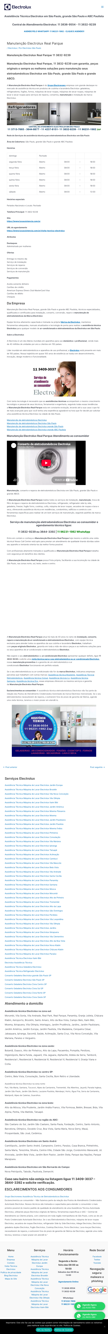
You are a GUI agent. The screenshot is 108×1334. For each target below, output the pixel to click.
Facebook (97, 1256)
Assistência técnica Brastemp (61, 675)
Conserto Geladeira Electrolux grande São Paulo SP (28, 975)
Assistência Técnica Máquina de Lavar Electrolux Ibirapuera (32, 932)
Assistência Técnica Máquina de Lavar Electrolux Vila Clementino (34, 936)
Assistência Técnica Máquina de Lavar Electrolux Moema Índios (33, 828)
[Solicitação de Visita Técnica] (54, 730)
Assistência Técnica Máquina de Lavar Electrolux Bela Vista (32, 867)
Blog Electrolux (11, 1275)
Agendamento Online (68, 1282)
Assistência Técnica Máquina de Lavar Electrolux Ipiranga (31, 846)
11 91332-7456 (68, 1301)
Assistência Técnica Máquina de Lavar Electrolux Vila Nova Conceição (36, 794)
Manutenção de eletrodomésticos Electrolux (27, 420)
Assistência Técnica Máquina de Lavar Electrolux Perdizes (31, 915)
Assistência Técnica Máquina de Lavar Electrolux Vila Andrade (33, 872)
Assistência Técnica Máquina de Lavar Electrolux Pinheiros (31, 833)
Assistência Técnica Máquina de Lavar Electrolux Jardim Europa (34, 785)
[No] (104, 1326)
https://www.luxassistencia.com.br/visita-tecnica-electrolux (36, 231)
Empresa (11, 1260)
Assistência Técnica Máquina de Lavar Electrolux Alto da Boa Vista (35, 941)
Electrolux (12, 48)
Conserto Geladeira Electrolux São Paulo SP (24, 980)
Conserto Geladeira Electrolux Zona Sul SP (24, 988)
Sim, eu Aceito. (44, 1330)
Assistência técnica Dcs (27, 681)
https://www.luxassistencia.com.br (23, 221)
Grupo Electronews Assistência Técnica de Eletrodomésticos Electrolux (37, 1196)
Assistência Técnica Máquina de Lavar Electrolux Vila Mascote (33, 863)
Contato (10, 1263)
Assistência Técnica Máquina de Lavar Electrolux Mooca (30, 889)
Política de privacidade (11, 1272)
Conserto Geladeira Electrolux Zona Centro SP (26, 984)
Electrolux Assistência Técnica (18, 962)
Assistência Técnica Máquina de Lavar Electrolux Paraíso (30, 954)
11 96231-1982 (68, 1304)
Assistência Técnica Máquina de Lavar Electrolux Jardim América (34, 807)
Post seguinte (97, 767)
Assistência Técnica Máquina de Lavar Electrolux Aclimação (32, 854)
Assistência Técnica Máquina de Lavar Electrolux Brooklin (31, 789)
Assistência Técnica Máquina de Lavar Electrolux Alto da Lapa (33, 906)
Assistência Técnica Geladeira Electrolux (23, 967)
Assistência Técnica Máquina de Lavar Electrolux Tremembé (32, 902)
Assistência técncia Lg (59, 678)
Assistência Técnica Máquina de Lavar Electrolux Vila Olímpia (32, 798)
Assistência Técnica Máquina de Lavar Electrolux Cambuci (31, 859)
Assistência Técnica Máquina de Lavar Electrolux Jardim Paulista (34, 824)
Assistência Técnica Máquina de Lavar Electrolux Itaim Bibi (31, 802)
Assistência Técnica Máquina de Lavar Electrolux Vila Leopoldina (34, 919)
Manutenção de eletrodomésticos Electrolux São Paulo (31, 423)
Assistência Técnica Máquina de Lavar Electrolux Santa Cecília (33, 876)
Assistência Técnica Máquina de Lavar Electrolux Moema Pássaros (35, 811)
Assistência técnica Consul (36, 678)
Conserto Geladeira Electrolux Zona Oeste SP (25, 997)
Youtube (97, 1263)
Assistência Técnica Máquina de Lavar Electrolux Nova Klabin (32, 945)
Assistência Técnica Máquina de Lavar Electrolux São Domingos (34, 911)
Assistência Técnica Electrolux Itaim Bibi (23, 958)
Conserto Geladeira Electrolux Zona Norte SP (25, 993)
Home (11, 1256)
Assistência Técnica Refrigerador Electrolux (24, 971)
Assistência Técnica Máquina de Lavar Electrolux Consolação (32, 837)
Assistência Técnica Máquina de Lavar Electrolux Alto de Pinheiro (34, 898)
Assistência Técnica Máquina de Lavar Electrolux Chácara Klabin (34, 949)
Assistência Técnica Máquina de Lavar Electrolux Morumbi (31, 893)
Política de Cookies (63, 1330)
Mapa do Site (11, 1279)
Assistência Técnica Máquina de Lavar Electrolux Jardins (30, 928)
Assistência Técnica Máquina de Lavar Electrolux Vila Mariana (33, 841)
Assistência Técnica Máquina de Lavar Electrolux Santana (31, 885)
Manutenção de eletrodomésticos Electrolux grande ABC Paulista (36, 429)
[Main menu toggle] (102, 7)
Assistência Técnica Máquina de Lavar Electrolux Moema (30, 815)
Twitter (97, 1260)
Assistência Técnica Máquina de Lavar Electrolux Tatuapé (31, 850)
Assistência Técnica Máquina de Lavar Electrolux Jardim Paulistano (35, 820)
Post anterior (10, 767)
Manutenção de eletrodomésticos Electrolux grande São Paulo (35, 426)
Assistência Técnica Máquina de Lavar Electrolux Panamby (31, 880)
